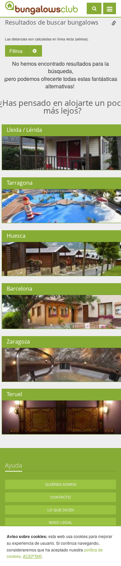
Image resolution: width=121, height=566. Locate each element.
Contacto (60, 497)
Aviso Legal (60, 522)
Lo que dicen (60, 509)
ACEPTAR (32, 556)
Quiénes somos (60, 484)
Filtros (16, 51)
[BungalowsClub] (22, 7)
